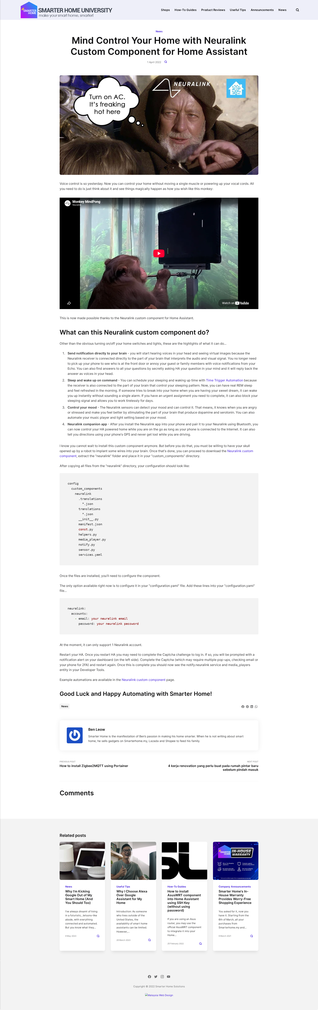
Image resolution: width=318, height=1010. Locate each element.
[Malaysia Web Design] (159, 995)
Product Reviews (213, 10)
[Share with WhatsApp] (256, 706)
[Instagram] (162, 977)
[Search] (297, 10)
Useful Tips (238, 10)
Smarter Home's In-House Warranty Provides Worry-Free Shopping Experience (235, 897)
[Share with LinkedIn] (251, 706)
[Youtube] (168, 977)
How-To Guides (185, 10)
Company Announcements (235, 886)
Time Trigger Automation (224, 380)
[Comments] (166, 62)
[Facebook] (149, 977)
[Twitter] (156, 977)
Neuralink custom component (143, 680)
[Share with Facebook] (242, 706)
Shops (165, 10)
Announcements (262, 10)
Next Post (213, 766)
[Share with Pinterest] (247, 706)
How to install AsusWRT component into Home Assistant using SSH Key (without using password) (184, 900)
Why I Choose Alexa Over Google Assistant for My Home (131, 897)
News (282, 10)
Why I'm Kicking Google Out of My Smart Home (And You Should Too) (79, 897)
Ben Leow (96, 729)
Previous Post (94, 764)
